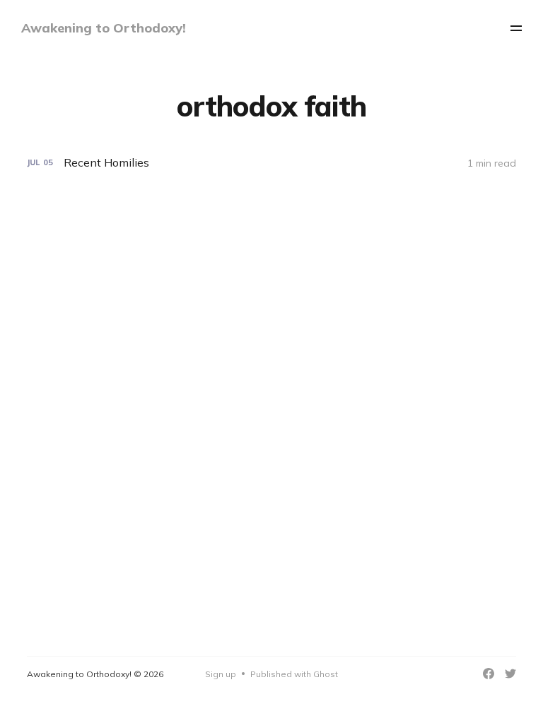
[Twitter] (510, 673)
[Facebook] (488, 673)
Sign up (220, 674)
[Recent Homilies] (271, 163)
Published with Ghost (294, 674)
